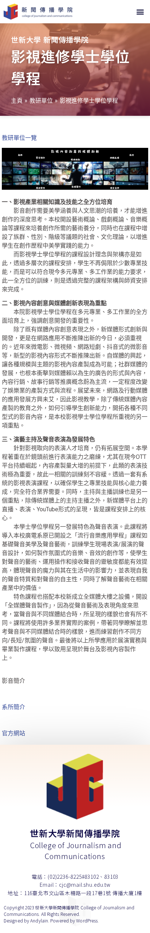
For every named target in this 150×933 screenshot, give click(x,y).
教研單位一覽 (19, 137)
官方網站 (13, 733)
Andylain (39, 920)
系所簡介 (13, 707)
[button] (140, 12)
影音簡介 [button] (13, 680)
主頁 (17, 100)
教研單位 (41, 100)
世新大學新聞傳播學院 (75, 833)
